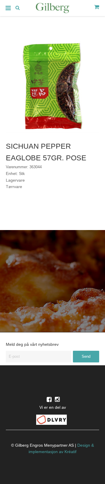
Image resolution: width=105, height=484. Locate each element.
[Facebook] (49, 399)
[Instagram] (57, 399)
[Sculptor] (52, 9)
